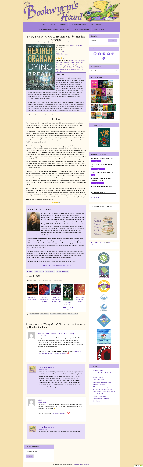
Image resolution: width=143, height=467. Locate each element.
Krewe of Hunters (44, 313)
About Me (53, 24)
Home (43, 24)
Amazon (65, 52)
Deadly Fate (79, 62)
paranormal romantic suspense (58, 313)
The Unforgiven (75, 69)
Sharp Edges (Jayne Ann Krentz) (80, 299)
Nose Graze (86, 464)
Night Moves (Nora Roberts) (32, 298)
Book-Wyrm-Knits (98, 377)
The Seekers (68, 67)
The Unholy (76, 67)
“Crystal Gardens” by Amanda (44, 299)
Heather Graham (34, 313)
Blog (48, 265)
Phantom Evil (73, 60)
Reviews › (63, 24)
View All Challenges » (97, 198)
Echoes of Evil (71, 65)
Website (43, 265)
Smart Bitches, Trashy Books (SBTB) (104, 391)
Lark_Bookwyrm (54, 42)
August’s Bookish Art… (59, 413)
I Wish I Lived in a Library (100, 387)
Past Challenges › (96, 24)
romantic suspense (73, 313)
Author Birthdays (99, 29)
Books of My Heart (98, 379)
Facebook (54, 265)
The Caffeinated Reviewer (101, 398)
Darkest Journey (61, 65)
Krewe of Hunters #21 (76, 45)
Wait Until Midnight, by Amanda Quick (56, 299)
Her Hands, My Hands (99, 384)
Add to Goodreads (62, 54)
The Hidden (81, 60)
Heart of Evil (59, 62)
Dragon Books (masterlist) (81, 29)
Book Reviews (63, 42)
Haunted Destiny (69, 62)
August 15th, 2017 (43, 369)
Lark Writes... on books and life (102, 389)
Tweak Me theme (78, 464)
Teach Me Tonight (98, 394)
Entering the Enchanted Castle (102, 382)
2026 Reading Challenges (78, 24)
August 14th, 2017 (42, 335)
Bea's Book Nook (98, 370)
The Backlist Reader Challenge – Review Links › (54, 29)
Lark (40, 399)
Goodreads (61, 265)
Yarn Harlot (96, 401)
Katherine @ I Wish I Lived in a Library (56, 333)
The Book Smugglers (99, 396)
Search (112, 40)
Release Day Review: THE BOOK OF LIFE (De (68, 306)
